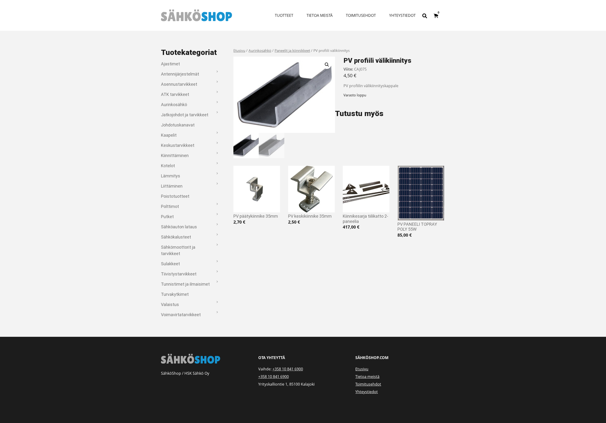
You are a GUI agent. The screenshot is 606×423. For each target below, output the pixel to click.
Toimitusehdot (361, 15)
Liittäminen (172, 186)
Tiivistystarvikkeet (178, 273)
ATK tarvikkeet (175, 94)
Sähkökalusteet (176, 236)
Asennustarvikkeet (179, 84)
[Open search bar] (424, 15)
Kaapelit (169, 135)
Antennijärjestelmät (180, 74)
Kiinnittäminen (175, 155)
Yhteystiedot (402, 15)
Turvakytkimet (175, 294)
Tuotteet (284, 15)
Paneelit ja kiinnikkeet (292, 50)
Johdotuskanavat (178, 124)
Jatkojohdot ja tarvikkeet (184, 114)
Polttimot (170, 206)
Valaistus (170, 304)
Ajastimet (170, 63)
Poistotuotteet (175, 196)
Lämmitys (170, 175)
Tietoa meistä (320, 15)
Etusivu (239, 50)
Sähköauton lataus (179, 226)
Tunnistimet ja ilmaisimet (185, 284)
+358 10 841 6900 (287, 369)
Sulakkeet (170, 263)
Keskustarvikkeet (177, 145)
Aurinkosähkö (174, 104)
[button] (327, 64)
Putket (167, 216)
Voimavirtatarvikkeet (181, 314)
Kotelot (168, 165)
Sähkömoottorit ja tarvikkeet (178, 250)
